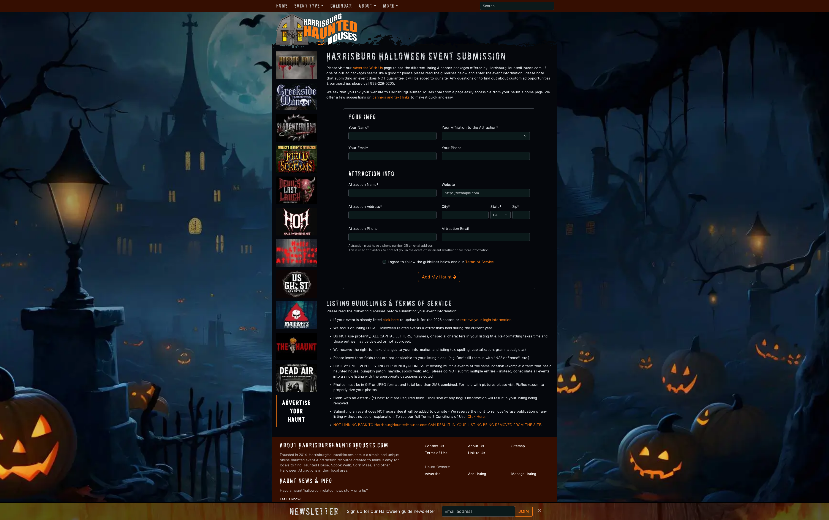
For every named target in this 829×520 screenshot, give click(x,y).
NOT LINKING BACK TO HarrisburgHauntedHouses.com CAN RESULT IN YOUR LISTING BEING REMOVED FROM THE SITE (437, 425)
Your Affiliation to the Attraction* (470, 127)
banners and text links (391, 97)
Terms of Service (479, 262)
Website (448, 184)
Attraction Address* (365, 206)
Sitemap (518, 446)
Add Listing (477, 474)
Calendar (341, 6)
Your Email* (358, 148)
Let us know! (290, 499)
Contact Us (434, 446)
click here (391, 320)
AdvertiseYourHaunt (296, 411)
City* (446, 206)
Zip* (515, 206)
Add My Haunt (437, 277)
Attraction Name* (363, 184)
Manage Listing (523, 474)
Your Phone (452, 148)
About (365, 6)
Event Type (307, 6)
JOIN (523, 511)
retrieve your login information (485, 320)
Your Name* (358, 127)
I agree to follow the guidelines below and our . (441, 262)
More (388, 6)
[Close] (539, 510)
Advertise (432, 474)
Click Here (476, 416)
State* (496, 206)
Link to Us (476, 453)
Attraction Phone (363, 228)
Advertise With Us (368, 68)
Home (282, 6)
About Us (476, 446)
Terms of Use (436, 453)
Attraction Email (455, 228)
